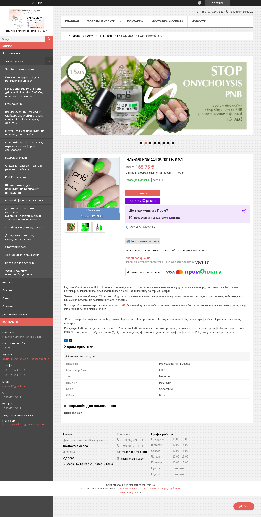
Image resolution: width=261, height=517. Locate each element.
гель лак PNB (116, 305)
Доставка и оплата (14, 314)
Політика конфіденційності (164, 488)
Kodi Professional (16, 177)
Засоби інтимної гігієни (19, 69)
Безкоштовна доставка (145, 241)
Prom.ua (150, 485)
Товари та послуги (83, 35)
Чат (247, 506)
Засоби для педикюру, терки (23, 227)
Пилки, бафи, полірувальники (24, 200)
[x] (70, 341)
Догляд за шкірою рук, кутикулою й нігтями (19, 237)
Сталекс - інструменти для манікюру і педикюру (22, 78)
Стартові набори (16, 247)
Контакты (135, 21)
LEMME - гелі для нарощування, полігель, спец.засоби (25, 132)
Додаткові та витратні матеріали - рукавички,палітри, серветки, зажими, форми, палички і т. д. (24, 214)
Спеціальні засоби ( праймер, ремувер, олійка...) (24, 167)
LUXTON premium (16, 158)
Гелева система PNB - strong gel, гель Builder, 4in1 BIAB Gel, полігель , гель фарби (24, 92)
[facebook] (66, 341)
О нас (6, 298)
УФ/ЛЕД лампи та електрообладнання (18, 272)
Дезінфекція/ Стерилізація (22, 255)
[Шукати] (49, 39)
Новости (7, 282)
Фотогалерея (11, 53)
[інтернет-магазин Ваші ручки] (26, 19)
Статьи (7, 290)
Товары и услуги (12, 61)
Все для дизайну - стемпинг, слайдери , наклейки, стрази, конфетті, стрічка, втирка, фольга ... (24, 117)
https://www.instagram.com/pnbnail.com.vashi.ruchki (26, 424)
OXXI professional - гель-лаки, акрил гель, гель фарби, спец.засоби (24, 146)
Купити (142, 193)
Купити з (135, 200)
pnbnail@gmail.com (14, 386)
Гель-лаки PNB (14, 104)
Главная (72, 21)
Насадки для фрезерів (19, 263)
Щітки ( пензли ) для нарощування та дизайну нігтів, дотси (22, 188)
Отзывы (7, 306)
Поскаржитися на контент (132, 488)
